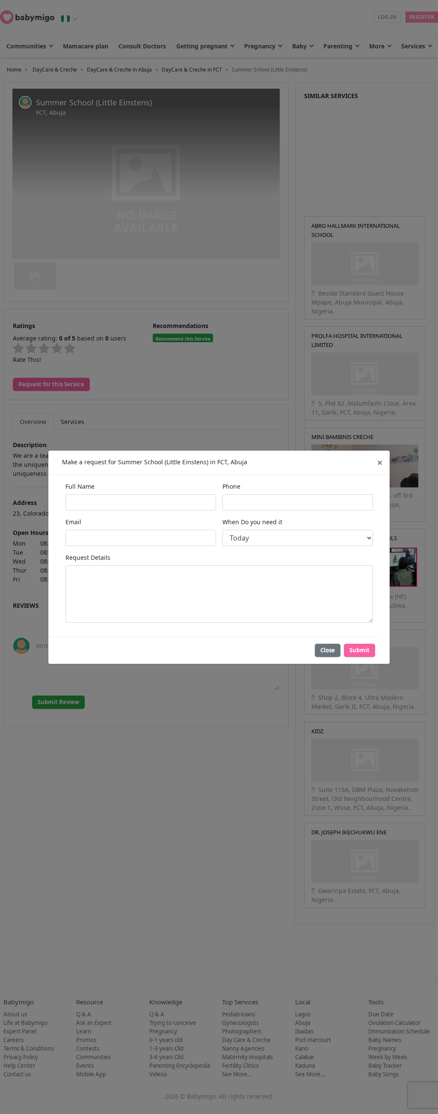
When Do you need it (252, 522)
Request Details (87, 557)
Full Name (80, 486)
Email (73, 522)
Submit (359, 650)
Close (327, 650)
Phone (231, 486)
